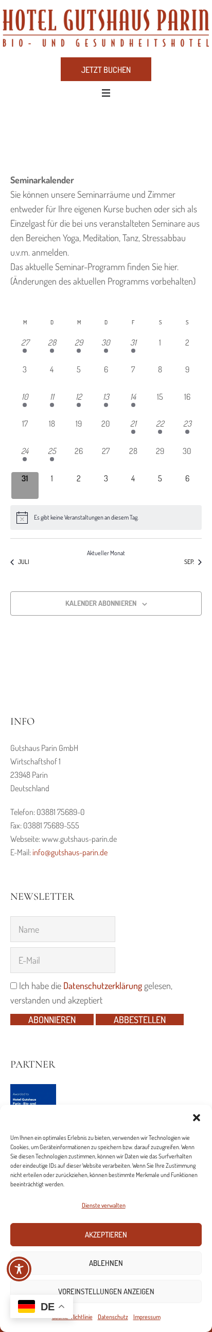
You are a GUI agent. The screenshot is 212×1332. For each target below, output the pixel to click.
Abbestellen (140, 1019)
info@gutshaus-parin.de (70, 852)
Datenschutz (113, 1317)
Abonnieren (52, 1019)
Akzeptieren (106, 1235)
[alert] (106, 517)
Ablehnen (106, 1263)
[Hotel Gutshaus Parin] (106, 28)
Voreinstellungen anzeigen (106, 1291)
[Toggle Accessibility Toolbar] (19, 1269)
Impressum (147, 1317)
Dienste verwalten (104, 1205)
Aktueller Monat (106, 553)
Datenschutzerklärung (102, 985)
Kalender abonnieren (100, 603)
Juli (23, 562)
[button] (196, 1117)
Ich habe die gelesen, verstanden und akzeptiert (91, 993)
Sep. (189, 562)
